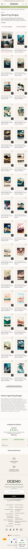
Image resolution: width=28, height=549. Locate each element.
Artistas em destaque (10, 9)
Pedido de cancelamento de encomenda (21, 522)
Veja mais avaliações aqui (14, 450)
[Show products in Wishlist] (23, 3)
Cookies (16, 515)
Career (11, 511)
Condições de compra (19, 513)
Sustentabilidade (9, 513)
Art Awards (10, 523)
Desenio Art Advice (19, 504)
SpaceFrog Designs (20, 9)
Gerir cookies (18, 524)
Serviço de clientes (19, 507)
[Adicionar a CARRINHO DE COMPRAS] (12, 47)
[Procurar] (4, 3)
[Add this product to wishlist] (12, 32)
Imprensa (11, 507)
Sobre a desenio (9, 504)
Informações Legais (9, 509)
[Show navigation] (2, 3)
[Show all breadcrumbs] (2, 9)
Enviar (14, 496)
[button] (22, 543)
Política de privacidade (16, 499)
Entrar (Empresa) (9, 525)
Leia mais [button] (3, 22)
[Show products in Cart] (26, 3)
